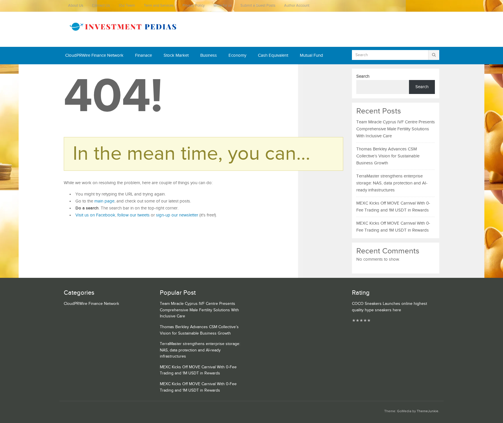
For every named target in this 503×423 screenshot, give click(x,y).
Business (208, 55)
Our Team (127, 5)
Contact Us (101, 5)
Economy (237, 55)
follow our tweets (133, 215)
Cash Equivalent (273, 55)
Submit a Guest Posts (257, 5)
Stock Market (176, 55)
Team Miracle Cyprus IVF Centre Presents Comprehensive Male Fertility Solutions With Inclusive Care (395, 129)
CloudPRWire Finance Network (94, 55)
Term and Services (159, 5)
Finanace (143, 55)
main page (104, 201)
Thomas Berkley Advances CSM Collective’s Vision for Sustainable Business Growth (387, 156)
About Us (75, 5)
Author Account (296, 5)
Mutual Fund (311, 55)
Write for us (222, 5)
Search (362, 76)
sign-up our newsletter (177, 215)
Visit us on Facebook (95, 215)
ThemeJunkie (427, 411)
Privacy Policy (194, 5)
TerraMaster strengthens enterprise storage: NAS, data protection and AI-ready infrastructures (392, 183)
